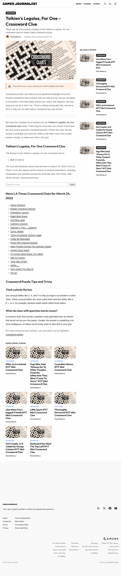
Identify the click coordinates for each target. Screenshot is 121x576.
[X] (104, 508)
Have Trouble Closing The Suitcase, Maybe (30, 246)
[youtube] (115, 508)
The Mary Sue (113, 550)
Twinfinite (75, 543)
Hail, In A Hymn (17, 258)
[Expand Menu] (115, 3)
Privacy (5, 528)
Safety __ (14, 265)
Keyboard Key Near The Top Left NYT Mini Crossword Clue (41, 448)
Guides (87, 4)
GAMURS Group (113, 562)
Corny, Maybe (17, 231)
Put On (13, 273)
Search (72, 185)
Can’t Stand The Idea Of (21, 269)
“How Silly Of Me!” (19, 261)
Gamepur (94, 543)
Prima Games (60, 546)
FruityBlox (94, 553)
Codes (96, 4)
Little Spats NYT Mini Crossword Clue (39, 412)
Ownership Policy (21, 528)
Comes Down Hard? (20, 250)
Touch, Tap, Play (60, 553)
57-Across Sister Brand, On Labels (26, 254)
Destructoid (114, 546)
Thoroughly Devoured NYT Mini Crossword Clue (65, 412)
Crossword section (14, 334)
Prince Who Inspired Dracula (23, 243)
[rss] (98, 508)
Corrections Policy (21, 525)
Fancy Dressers (17, 205)
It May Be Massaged (20, 239)
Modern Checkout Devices (22, 209)
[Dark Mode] (110, 3)
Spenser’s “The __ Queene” (23, 227)
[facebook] (110, 508)
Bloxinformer (113, 553)
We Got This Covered (90, 546)
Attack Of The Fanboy (110, 543)
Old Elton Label (17, 220)
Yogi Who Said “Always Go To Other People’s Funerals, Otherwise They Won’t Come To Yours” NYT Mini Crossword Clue (39, 374)
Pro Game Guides (59, 543)
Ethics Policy (19, 521)
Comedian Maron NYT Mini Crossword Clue (63, 367)
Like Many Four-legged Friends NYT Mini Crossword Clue (16, 414)
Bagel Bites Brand (18, 216)
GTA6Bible (62, 556)
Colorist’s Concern (19, 224)
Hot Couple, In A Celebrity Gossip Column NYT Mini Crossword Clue (15, 448)
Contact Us (7, 521)
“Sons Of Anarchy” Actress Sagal (25, 235)
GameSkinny (74, 550)
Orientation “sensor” (19, 212)
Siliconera (75, 546)
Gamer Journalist (59, 550)
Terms (5, 525)
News (78, 4)
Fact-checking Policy (23, 518)
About (5, 518)
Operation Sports (91, 550)
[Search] (105, 3)
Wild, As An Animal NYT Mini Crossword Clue (105, 108)
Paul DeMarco (11, 373)
